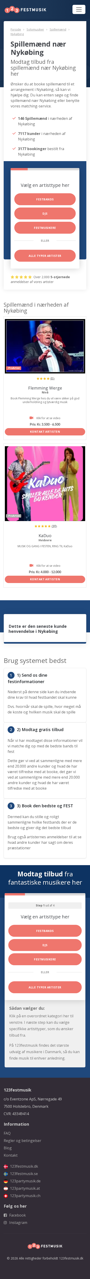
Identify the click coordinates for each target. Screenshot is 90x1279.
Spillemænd (58, 29)
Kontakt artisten (45, 432)
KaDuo (45, 535)
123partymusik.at (24, 1188)
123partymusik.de (25, 1181)
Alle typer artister (45, 256)
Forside (16, 29)
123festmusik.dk (23, 1166)
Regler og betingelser (22, 1140)
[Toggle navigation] (78, 9)
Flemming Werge (45, 388)
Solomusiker (35, 29)
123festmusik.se (23, 1173)
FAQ (7, 1133)
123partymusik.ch (24, 1195)
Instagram (17, 1222)
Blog (8, 1147)
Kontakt (11, 1155)
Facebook (17, 1215)
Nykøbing (17, 34)
